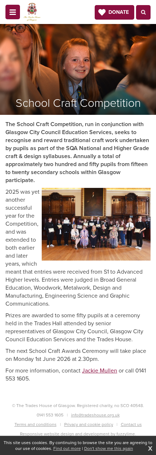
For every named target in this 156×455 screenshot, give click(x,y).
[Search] (143, 12)
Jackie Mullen (99, 370)
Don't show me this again (108, 448)
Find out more (67, 448)
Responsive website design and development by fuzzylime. (78, 434)
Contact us (131, 424)
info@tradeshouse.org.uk (95, 415)
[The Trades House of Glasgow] (32, 12)
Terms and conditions (36, 424)
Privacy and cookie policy (88, 424)
